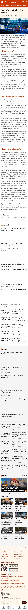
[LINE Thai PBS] (14, 587)
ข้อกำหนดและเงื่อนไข (18, 552)
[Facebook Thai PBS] (2, 587)
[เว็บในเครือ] (2, 2)
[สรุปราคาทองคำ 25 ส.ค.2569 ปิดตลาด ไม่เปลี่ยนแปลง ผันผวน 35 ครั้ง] (6, 459)
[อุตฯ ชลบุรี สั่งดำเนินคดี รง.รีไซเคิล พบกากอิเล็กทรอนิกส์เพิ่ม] (7, 515)
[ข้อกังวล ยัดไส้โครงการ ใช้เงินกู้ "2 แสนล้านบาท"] (21, 501)
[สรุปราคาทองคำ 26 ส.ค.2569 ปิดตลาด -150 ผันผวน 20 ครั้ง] (14, 382)
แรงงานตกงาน (15, 217)
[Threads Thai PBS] (11, 587)
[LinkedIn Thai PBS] (2, 590)
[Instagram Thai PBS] (8, 587)
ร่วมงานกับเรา (4, 559)
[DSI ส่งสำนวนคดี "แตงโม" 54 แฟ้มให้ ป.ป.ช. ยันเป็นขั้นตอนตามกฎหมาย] (6, 312)
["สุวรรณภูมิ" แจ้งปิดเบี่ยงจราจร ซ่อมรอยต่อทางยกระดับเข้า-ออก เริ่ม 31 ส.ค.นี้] (6, 319)
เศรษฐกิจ (3, 15)
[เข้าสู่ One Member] (26, 2)
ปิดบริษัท (3, 220)
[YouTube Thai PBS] (17, 587)
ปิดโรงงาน (23, 217)
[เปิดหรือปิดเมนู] (23, 2)
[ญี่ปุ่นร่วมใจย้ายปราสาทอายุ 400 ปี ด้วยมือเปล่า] (7, 530)
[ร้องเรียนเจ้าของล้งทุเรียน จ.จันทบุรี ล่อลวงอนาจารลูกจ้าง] (21, 530)
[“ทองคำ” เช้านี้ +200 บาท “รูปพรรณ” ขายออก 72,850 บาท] (6, 452)
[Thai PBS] (14, 2)
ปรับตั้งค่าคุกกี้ (17, 559)
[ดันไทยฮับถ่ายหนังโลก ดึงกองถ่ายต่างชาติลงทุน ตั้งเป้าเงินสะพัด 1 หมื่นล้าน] (6, 426)
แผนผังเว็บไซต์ (4, 552)
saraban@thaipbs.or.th (19, 583)
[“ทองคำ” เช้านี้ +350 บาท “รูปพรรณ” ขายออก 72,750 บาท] (14, 358)
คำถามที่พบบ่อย (4, 554)
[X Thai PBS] (5, 587)
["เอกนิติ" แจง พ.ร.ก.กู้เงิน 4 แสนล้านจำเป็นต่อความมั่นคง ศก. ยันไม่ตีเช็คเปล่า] (14, 235)
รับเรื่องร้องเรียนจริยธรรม (19, 556)
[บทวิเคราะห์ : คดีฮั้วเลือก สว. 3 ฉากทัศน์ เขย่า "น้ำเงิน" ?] (14, 485)
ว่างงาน (3, 217)
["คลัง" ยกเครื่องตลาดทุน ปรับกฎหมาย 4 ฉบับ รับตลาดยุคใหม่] (6, 467)
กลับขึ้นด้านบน (22, 547)
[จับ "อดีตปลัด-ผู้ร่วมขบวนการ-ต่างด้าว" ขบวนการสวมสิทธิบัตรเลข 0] (6, 340)
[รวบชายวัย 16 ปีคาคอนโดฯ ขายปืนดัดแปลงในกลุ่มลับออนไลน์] (14, 255)
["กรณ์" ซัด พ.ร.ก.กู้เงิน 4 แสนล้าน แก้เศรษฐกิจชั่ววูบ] (14, 296)
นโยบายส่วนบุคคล (4, 556)
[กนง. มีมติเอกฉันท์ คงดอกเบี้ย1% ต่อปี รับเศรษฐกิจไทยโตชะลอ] (14, 405)
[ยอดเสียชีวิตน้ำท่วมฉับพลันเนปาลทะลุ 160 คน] (21, 515)
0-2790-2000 (6, 580)
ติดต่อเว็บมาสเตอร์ (18, 554)
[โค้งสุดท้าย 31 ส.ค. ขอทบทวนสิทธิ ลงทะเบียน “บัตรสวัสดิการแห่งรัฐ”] (6, 333)
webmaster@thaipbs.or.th (12, 582)
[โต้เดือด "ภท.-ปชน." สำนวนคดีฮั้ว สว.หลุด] (7, 501)
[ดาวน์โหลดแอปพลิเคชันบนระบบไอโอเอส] (13, 566)
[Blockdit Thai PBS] (23, 587)
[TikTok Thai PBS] (20, 587)
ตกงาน (8, 217)
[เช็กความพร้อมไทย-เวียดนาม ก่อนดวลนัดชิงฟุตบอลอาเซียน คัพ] (14, 275)
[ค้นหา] (5, 2)
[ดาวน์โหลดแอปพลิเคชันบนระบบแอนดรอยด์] (13, 570)
